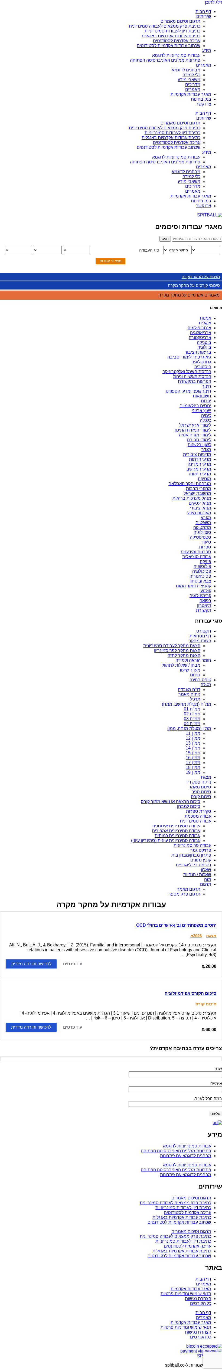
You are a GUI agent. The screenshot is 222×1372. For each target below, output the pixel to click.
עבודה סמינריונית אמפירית (176, 830)
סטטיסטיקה (200, 537)
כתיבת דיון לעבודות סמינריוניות (172, 31)
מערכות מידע (199, 513)
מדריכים (192, 84)
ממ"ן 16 (193, 757)
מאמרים (203, 65)
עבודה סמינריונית (195, 821)
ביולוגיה (204, 347)
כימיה (206, 415)
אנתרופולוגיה (199, 327)
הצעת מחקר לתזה (184, 655)
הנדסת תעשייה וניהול (192, 376)
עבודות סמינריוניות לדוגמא (176, 55)
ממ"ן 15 (193, 753)
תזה (207, 879)
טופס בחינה (200, 679)
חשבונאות (202, 396)
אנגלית (205, 323)
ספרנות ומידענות (196, 552)
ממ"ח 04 (192, 723)
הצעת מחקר (200, 641)
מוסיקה (204, 478)
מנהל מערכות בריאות (191, 498)
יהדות (206, 401)
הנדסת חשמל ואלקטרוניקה (186, 371)
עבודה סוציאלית (196, 556)
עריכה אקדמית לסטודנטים (176, 40)
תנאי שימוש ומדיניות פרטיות (186, 1293)
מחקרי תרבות (198, 488)
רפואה (205, 600)
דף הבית (203, 11)
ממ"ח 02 (192, 714)
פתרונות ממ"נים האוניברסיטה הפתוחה (165, 60)
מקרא (206, 517)
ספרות (205, 547)
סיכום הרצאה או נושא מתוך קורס (170, 801)
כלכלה (205, 420)
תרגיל (195, 699)
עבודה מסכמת (198, 816)
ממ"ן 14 (193, 748)
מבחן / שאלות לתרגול (181, 665)
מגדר (206, 449)
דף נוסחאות (200, 636)
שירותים (203, 16)
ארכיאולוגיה (200, 332)
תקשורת (203, 610)
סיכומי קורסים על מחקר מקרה (194, 285)
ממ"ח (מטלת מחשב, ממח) (186, 704)
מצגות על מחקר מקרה (201, 276)
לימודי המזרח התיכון (193, 430)
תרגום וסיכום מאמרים (180, 21)
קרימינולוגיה (200, 595)
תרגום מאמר (188, 889)
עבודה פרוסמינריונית (192, 845)
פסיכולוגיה (201, 571)
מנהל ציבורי (200, 508)
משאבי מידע (189, 79)
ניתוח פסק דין (199, 782)
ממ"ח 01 (192, 709)
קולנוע (205, 590)
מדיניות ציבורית (197, 454)
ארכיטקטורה (200, 337)
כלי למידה (191, 75)
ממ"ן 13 (193, 743)
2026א (196, 935)
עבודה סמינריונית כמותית (177, 835)
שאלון (206, 869)
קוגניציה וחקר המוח (193, 586)
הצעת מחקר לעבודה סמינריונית (171, 645)
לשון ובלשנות (199, 444)
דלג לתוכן (213, 2)
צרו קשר (203, 104)
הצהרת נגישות (198, 1298)
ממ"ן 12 (193, 738)
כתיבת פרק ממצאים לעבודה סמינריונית (164, 26)
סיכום (195, 675)
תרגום (205, 884)
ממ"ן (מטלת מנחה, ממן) (189, 728)
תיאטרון (204, 605)
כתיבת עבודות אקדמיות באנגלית (171, 36)
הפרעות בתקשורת (194, 381)
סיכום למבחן (188, 806)
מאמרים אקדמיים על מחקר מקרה (189, 295)
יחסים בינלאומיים (195, 405)
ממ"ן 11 (193, 733)
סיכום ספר (201, 791)
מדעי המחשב (199, 469)
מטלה (206, 684)
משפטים (203, 522)
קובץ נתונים (200, 860)
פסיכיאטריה (200, 576)
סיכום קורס (201, 796)
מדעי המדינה (199, 464)
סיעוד (206, 542)
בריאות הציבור (198, 352)
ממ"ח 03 (192, 718)
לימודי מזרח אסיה (195, 435)
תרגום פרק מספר (184, 894)
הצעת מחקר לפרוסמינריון (177, 650)
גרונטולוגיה (201, 362)
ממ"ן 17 (193, 762)
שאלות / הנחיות (197, 874)
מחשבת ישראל (197, 493)
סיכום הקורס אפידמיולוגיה (190, 993)
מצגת (206, 777)
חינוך (206, 386)
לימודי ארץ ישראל (195, 425)
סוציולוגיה (202, 532)
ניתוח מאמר (189, 694)
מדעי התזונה (200, 474)
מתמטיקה (202, 527)
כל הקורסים (200, 1303)
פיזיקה (205, 561)
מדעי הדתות (200, 459)
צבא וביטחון (200, 581)
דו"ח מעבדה (189, 689)
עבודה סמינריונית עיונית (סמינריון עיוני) (165, 840)
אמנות (205, 318)
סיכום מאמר (200, 787)
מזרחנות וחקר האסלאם (189, 483)
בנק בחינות (201, 99)
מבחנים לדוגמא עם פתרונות (185, 1155)
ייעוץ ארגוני (201, 410)
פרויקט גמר (200, 850)
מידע (206, 50)
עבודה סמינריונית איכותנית (176, 826)
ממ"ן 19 (193, 772)
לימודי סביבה (199, 439)
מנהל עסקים (200, 503)
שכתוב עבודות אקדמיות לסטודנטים (168, 45)
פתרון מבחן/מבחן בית (191, 855)
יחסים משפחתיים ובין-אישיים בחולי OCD (176, 925)
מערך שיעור (189, 670)
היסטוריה (202, 366)
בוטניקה (204, 342)
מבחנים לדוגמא (186, 70)
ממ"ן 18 (193, 767)
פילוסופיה (202, 566)
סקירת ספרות (198, 811)
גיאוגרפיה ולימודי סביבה (189, 357)
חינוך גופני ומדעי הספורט (188, 391)
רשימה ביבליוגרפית (193, 865)
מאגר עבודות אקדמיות (191, 94)
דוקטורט (203, 631)
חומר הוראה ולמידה (193, 660)
